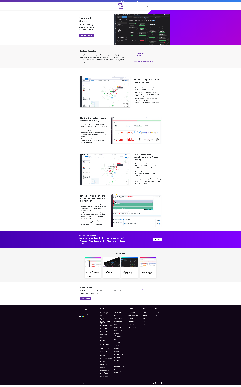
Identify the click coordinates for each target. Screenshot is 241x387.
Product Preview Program (133, 316)
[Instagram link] (155, 383)
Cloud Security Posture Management (105, 342)
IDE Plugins (116, 362)
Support (130, 313)
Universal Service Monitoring (106, 325)
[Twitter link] (153, 383)
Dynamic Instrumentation (105, 333)
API (115, 363)
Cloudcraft (102, 318)
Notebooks (116, 350)
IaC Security (102, 360)
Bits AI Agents (117, 324)
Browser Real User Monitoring (106, 363)
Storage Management (118, 369)
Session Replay (103, 369)
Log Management (103, 334)
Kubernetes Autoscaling (105, 319)
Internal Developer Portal (105, 378)
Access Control (117, 356)
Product (82, 6)
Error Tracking (103, 375)
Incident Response (118, 320)
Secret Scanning (117, 374)
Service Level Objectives (119, 318)
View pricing (137, 55)
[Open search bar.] (147, 6)
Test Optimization (117, 312)
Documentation (131, 312)
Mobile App (116, 351)
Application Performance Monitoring (105, 322)
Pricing (129, 310)
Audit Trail (102, 337)
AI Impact (116, 317)
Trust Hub (144, 325)
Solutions (101, 6)
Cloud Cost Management (105, 316)
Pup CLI (115, 335)
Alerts (115, 359)
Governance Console (118, 354)
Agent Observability (118, 341)
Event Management (118, 321)
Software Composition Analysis (104, 353)
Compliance (102, 350)
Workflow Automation (118, 344)
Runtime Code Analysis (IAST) (106, 358)
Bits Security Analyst (118, 329)
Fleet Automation (117, 353)
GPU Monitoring (117, 371)
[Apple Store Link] (80, 316)
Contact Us (144, 310)
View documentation (139, 53)
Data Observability (104, 328)
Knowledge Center (132, 325)
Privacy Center (131, 324)
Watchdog (116, 339)
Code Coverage (117, 315)
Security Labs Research (119, 366)
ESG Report (144, 322)
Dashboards (116, 348)
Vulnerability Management (105, 348)
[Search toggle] (147, 6)
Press (143, 313)
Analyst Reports (145, 321)
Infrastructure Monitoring (105, 310)
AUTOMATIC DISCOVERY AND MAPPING (94, 69)
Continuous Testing (104, 373)
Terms (88, 383)
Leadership (144, 315)
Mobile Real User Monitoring (106, 364)
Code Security (103, 355)
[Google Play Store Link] (83, 317)
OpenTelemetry (117, 357)
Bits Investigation (117, 327)
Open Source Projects (118, 368)
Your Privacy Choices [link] (97, 383)
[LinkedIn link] (161, 383)
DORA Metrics (117, 372)
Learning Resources (132, 327)
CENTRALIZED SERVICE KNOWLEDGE (126, 69)
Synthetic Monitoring (104, 370)
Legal (143, 318)
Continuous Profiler (104, 331)
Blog (139, 6)
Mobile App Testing (104, 372)
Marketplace (116, 365)
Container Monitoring (104, 313)
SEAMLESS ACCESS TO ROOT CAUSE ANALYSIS (145, 69)
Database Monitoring (104, 329)
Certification (130, 318)
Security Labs (157, 315)
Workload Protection (104, 344)
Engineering (157, 312)
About (135, 6)
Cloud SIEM (102, 361)
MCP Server (116, 333)
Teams (115, 347)
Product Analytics (103, 366)
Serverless (102, 315)
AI (155, 313)
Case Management (118, 323)
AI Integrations (117, 342)
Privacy (91, 383)
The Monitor (157, 310)
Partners (144, 312)
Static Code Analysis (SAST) (105, 357)
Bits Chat (116, 332)
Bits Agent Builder (118, 330)
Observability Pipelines (105, 339)
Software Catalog (103, 323)
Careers (144, 316)
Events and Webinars (132, 321)
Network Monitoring (104, 312)
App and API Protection (105, 351)
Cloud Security (103, 340)
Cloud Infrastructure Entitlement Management (105, 346)
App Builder (116, 345)
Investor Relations (146, 319)
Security (130, 322)
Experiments (102, 367)
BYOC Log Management (105, 376)
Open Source (131, 319)
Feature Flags (117, 314)
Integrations (116, 360)
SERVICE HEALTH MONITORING (110, 69)
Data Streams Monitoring (105, 326)
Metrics (115, 338)
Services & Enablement (133, 315)
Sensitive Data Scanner (105, 336)
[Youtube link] (158, 383)
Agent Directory (117, 336)
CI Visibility (116, 311)
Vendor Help (144, 324)
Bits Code (116, 326)
